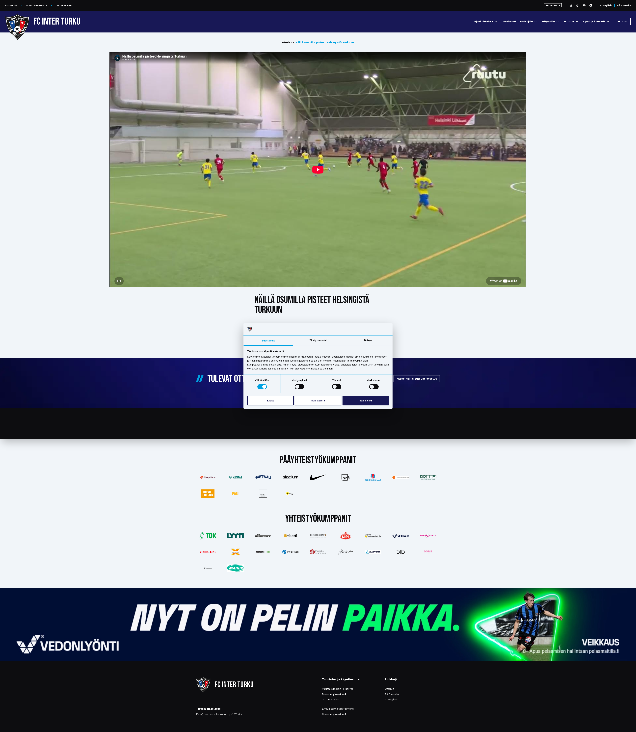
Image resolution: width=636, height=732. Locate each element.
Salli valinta (318, 400)
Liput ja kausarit (594, 21)
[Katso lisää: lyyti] (235, 535)
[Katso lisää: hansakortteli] (263, 493)
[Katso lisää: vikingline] (208, 552)
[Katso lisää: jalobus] (345, 552)
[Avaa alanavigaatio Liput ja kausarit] (608, 21)
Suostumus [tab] (268, 340)
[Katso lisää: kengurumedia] (290, 493)
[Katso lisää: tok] (208, 536)
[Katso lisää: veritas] (235, 477)
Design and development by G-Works (219, 714)
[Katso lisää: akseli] (428, 477)
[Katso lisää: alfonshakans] (373, 477)
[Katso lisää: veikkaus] (400, 536)
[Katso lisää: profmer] (290, 552)
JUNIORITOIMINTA (36, 5)
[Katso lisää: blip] (400, 552)
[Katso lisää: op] (400, 477)
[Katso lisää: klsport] (373, 552)
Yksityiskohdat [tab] (318, 340)
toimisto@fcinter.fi (342, 708)
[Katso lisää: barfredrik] (428, 552)
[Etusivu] (17, 20)
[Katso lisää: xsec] (235, 552)
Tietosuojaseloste (208, 708)
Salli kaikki (365, 400)
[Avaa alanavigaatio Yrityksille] (557, 21)
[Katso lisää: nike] (318, 477)
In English (606, 5)
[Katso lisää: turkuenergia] (208, 493)
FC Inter (568, 21)
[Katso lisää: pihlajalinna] (208, 477)
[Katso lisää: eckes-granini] (345, 536)
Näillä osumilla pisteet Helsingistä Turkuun (323, 42)
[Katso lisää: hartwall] (263, 477)
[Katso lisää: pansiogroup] (373, 535)
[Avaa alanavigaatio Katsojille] (535, 21)
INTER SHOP (553, 5)
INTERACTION (65, 5)
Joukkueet (509, 21)
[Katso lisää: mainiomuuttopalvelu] (235, 568)
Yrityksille (548, 21)
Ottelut (389, 688)
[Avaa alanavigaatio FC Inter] (577, 21)
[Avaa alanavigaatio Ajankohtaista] (496, 21)
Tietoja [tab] (368, 340)
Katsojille (526, 21)
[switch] (299, 386)
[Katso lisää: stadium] (290, 477)
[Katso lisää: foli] (235, 493)
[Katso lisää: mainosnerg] (208, 568)
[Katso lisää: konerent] (428, 536)
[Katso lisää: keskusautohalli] (263, 535)
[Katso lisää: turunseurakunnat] (318, 552)
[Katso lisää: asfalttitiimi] (263, 552)
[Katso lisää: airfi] (345, 477)
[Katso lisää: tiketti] (290, 536)
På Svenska (624, 5)
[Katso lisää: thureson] (318, 535)
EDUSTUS (11, 5)
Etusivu (287, 42)
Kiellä (270, 400)
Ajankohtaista (483, 21)
